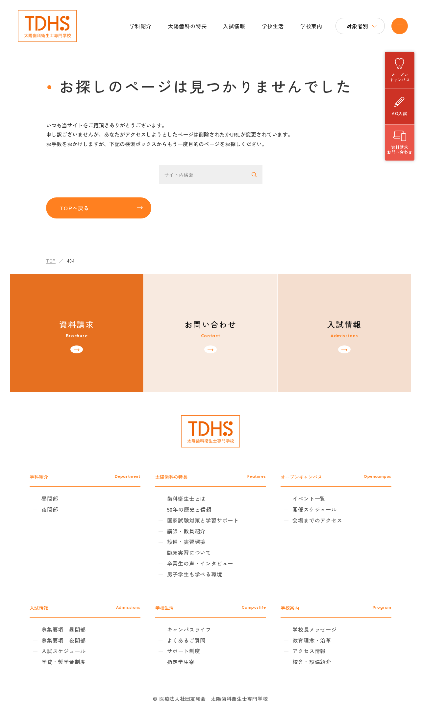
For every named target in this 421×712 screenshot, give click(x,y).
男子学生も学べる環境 (194, 574)
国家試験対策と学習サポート (203, 520)
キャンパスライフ (189, 629)
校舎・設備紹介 (311, 662)
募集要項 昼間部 (63, 629)
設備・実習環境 (186, 542)
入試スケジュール (63, 651)
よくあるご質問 (186, 640)
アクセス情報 (309, 651)
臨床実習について (189, 552)
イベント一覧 (309, 498)
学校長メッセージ (314, 629)
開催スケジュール (314, 509)
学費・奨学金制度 (63, 662)
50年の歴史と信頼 (189, 509)
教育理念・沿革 (311, 640)
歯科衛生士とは (186, 498)
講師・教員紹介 (186, 531)
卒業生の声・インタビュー (200, 563)
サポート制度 (183, 651)
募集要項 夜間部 (63, 640)
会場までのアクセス (317, 520)
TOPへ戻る (74, 208)
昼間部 (49, 498)
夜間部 (49, 509)
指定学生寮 (181, 662)
